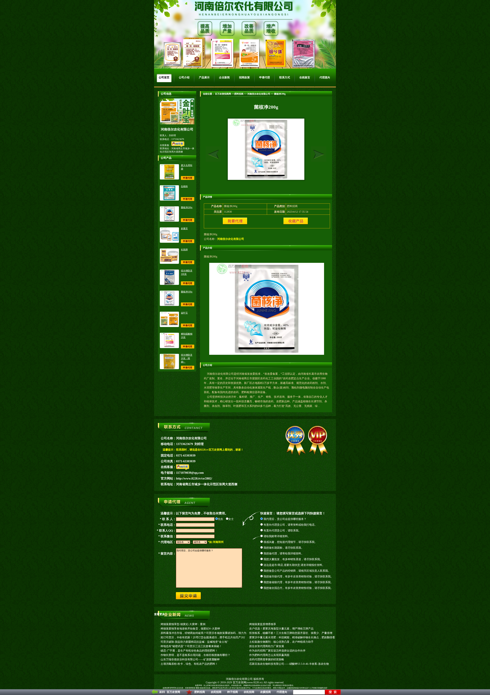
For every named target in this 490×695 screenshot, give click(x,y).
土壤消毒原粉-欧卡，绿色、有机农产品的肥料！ (189, 663)
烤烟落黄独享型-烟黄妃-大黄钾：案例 (183, 624)
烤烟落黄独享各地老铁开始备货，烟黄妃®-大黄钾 (190, 628)
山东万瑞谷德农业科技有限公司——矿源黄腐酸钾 (190, 659)
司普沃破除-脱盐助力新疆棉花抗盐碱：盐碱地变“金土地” (194, 641)
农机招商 (249, 692)
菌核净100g (186, 291)
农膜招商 (265, 692)
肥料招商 (199, 692)
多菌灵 (184, 228)
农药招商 (216, 692)
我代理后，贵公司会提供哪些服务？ (284, 519)
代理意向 (282, 692)
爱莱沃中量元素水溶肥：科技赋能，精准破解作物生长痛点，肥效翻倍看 (292, 637)
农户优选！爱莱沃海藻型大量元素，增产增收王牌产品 (281, 628)
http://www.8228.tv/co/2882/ (194, 478)
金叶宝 (184, 312)
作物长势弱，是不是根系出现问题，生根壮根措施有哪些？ (195, 655)
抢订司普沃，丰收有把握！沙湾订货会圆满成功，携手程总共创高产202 (203, 637)
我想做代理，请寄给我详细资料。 (283, 553)
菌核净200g (186, 207)
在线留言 (304, 77)
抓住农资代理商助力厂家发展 (266, 646)
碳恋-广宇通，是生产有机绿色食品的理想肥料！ (189, 650)
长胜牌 (184, 249)
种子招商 (232, 692)
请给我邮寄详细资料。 (276, 536)
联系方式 (284, 77)
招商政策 (244, 77)
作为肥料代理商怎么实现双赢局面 (269, 655)
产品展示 (204, 77)
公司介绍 (184, 77)
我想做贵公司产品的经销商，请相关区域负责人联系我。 (297, 570)
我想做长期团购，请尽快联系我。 (283, 547)
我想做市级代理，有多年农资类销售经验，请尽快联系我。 (298, 576)
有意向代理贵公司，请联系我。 (282, 530)
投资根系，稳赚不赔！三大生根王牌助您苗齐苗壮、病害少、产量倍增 (290, 633)
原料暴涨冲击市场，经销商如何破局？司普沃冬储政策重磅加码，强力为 (203, 633)
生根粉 (184, 186)
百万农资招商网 (222, 94)
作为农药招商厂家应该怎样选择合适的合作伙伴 (277, 650)
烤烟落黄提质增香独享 (262, 624)
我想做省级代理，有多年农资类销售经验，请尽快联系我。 (298, 582)
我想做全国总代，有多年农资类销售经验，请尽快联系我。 (298, 588)
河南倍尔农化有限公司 (258, 94)
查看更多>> (161, 614)
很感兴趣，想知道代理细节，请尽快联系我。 (290, 542)
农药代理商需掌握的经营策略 (266, 659)
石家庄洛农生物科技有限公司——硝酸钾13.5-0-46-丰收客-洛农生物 (289, 663)
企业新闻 (224, 77)
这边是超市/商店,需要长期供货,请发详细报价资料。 (294, 565)
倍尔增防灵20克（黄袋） (186, 358)
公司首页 (164, 77)
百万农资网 (173, 692)
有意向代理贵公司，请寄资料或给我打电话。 (290, 524)
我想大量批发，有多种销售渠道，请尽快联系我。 (293, 559)
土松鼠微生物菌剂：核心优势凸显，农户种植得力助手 (281, 641)
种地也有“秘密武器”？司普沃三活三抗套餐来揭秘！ (191, 646)
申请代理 (264, 77)
